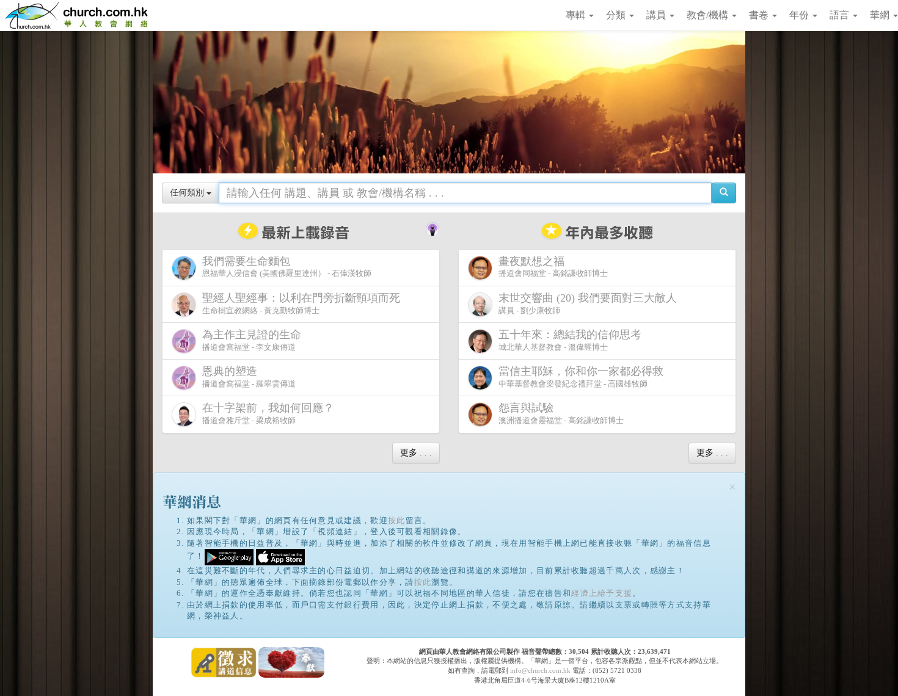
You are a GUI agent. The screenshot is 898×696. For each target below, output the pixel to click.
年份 (800, 15)
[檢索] (724, 193)
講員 (657, 15)
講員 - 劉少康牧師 (587, 303)
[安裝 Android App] (229, 556)
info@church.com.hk (540, 670)
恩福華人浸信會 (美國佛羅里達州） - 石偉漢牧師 (286, 266)
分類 (617, 15)
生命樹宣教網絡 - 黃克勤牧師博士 (301, 303)
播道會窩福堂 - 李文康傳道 (251, 340)
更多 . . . (416, 452)
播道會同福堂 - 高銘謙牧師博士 (553, 266)
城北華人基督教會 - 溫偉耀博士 (569, 340)
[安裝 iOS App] (280, 556)
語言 (841, 15)
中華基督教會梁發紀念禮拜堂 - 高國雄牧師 (580, 376)
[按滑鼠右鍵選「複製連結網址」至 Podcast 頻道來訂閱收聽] (432, 228)
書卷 (760, 15)
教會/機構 (709, 15)
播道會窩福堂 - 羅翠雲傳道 (249, 376)
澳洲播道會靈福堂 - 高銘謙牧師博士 (561, 413)
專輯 (577, 15)
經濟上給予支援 (601, 593)
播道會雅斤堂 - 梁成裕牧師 (268, 413)
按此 (397, 520)
